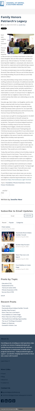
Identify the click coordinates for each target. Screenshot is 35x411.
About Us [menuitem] (4, 379)
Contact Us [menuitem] (5, 383)
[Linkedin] (6, 401)
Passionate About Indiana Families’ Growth (15, 308)
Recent (4, 222)
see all (3, 295)
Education (7, 283)
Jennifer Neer (22, 25)
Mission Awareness (19, 182)
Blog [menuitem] (3, 376)
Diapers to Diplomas (8, 323)
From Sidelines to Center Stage (11, 314)
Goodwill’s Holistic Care (9, 325)
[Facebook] (2, 401)
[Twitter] (9, 401)
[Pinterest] (13, 401)
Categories (19, 222)
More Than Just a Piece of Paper (12, 317)
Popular (11, 222)
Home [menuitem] (3, 373)
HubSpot (20, 409)
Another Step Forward (8, 310)
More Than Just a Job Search (10, 312)
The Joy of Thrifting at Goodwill (12, 321)
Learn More (4, 361)
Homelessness (9, 185)
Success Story (8, 292)
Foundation (9, 182)
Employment (7, 285)
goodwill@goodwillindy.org (11, 392)
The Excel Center (9, 288)
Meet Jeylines (6, 306)
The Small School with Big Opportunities (14, 319)
